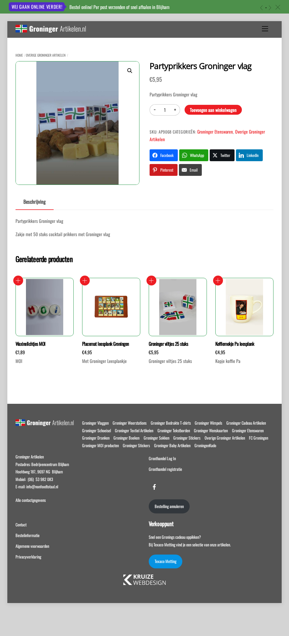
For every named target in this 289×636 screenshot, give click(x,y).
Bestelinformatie (28, 535)
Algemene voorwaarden (32, 546)
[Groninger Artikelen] (51, 30)
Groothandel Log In (162, 458)
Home (19, 55)
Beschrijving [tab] (34, 201)
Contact (21, 525)
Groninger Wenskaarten (211, 430)
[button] (130, 71)
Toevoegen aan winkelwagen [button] (18, 280)
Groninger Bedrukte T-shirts (171, 423)
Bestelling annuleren (169, 506)
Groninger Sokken (156, 438)
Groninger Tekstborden (173, 430)
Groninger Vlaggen (95, 423)
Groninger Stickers (186, 438)
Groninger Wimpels (208, 423)
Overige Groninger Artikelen (45, 55)
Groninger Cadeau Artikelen (246, 423)
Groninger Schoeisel (96, 430)
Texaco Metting (165, 561)
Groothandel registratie (165, 469)
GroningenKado (205, 445)
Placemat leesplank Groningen (105, 344)
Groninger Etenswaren (215, 131)
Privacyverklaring (28, 557)
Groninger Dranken (96, 438)
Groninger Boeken (126, 438)
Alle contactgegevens (31, 500)
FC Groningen (258, 438)
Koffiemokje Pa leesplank (234, 344)
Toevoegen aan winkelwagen (213, 110)
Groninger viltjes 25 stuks (168, 344)
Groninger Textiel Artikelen (134, 430)
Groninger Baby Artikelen (172, 445)
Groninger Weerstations (129, 423)
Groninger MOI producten (100, 445)
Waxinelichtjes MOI (30, 344)
